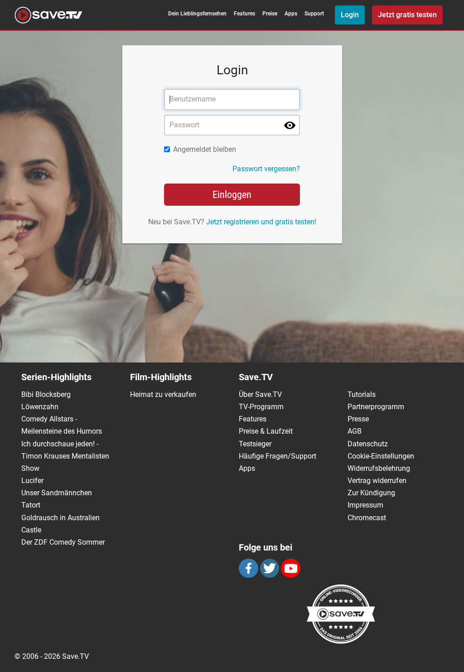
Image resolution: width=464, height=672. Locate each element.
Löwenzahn (39, 406)
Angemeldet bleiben (204, 149)
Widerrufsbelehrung (379, 468)
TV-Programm (261, 406)
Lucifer (32, 480)
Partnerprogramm (376, 406)
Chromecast (367, 517)
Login (350, 14)
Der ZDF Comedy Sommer (63, 542)
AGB (355, 431)
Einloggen (232, 194)
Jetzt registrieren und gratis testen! (261, 222)
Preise (269, 13)
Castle (31, 530)
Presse (358, 419)
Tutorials (362, 394)
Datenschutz (368, 444)
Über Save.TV (260, 394)
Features (244, 13)
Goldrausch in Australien (60, 517)
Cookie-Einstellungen (381, 456)
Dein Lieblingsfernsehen (197, 13)
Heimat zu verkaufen (163, 394)
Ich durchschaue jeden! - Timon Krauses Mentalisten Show (65, 456)
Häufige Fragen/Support (277, 456)
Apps (291, 13)
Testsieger (255, 444)
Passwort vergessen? (266, 168)
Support (314, 13)
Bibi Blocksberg (46, 394)
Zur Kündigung (371, 492)
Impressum (365, 505)
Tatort (30, 505)
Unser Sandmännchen (56, 492)
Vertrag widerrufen (377, 480)
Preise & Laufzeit (266, 431)
